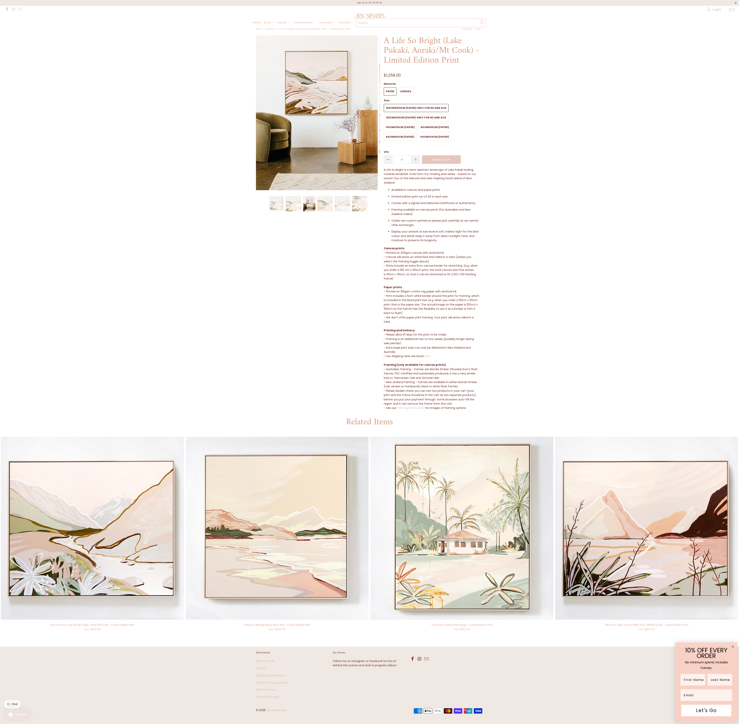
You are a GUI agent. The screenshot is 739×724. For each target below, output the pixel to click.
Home (257, 22)
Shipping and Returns (270, 675)
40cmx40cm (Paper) (434, 137)
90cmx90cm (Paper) (434, 127)
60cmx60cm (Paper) (400, 137)
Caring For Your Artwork (271, 683)
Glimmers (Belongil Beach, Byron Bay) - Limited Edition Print (277, 528)
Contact (345, 22)
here (427, 356)
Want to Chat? (266, 690)
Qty (386, 152)
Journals (326, 22)
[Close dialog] (733, 646)
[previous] (262, 115)
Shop (268, 22)
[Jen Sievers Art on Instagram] (14, 10)
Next (478, 29)
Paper (390, 91)
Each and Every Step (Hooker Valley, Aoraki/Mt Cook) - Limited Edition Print (92, 528)
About (282, 22)
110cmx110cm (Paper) (400, 127)
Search (260, 668)
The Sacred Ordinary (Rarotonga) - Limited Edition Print (461, 528)
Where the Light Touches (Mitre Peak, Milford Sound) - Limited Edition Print (646, 528)
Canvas (405, 91)
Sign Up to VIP (265, 661)
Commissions (303, 22)
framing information (411, 408)
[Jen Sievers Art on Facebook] (7, 10)
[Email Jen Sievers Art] (20, 10)
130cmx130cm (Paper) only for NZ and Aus (416, 117)
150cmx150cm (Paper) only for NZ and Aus (416, 108)
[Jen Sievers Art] (369, 15)
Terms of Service (267, 697)
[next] (373, 115)
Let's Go (706, 710)
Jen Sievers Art (276, 710)
